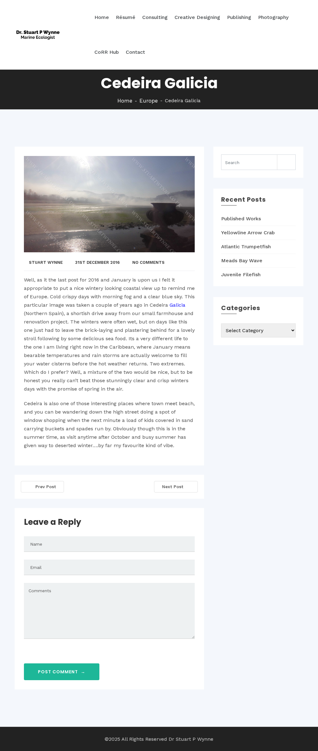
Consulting (155, 17)
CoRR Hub (106, 52)
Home (101, 17)
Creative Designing (197, 17)
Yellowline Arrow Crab (248, 233)
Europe (148, 101)
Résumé (125, 17)
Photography (273, 17)
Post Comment (61, 672)
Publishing (239, 17)
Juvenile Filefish (241, 274)
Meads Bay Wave (241, 260)
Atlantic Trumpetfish (246, 247)
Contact (135, 52)
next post (172, 486)
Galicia (177, 305)
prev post (45, 486)
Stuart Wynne (46, 262)
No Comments (148, 262)
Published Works (241, 219)
